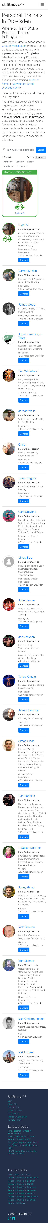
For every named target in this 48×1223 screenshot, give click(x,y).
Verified (7, 161)
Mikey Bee (25, 557)
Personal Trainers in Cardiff (21, 1184)
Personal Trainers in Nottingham (23, 1196)
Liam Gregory (27, 478)
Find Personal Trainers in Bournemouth (19, 1132)
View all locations (16, 1203)
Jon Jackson (26, 637)
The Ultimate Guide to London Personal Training (22, 1152)
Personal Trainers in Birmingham (23, 1177)
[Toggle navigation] (42, 4)
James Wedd (26, 304)
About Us (12, 1104)
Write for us (13, 1113)
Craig (21, 444)
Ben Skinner (26, 960)
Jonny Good (26, 887)
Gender (19, 161)
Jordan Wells (26, 411)
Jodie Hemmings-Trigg (30, 335)
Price (29, 161)
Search (41, 150)
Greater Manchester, (14, 45)
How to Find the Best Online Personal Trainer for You (21, 1138)
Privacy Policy (15, 1120)
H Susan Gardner (29, 847)
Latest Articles (15, 1110)
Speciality (8, 166)
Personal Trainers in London (21, 1193)
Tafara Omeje (27, 676)
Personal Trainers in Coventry (22, 1187)
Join (10, 1101)
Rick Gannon (26, 927)
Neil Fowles (25, 1052)
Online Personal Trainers (19, 1174)
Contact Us (13, 1107)
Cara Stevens (27, 511)
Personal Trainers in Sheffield (21, 1200)
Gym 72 (19, 212)
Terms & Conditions (17, 1116)
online (32, 80)
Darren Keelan (27, 270)
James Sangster (28, 710)
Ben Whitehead (28, 371)
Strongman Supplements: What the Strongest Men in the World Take (23, 1145)
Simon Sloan (26, 741)
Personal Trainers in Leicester (22, 1190)
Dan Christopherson (31, 1018)
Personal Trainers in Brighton (21, 1180)
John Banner (26, 600)
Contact (24, 260)
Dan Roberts (26, 795)
